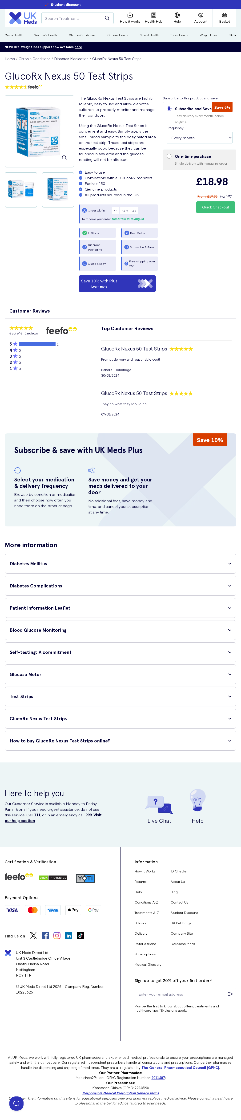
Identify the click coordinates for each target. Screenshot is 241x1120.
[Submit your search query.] (107, 18)
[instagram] (56, 936)
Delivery (141, 933)
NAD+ (232, 35)
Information (146, 861)
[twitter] (33, 936)
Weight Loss (208, 35)
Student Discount (184, 912)
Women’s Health (45, 35)
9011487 (158, 1077)
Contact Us (179, 902)
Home (10, 58)
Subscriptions (145, 954)
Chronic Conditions (82, 35)
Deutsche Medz (183, 943)
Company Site (182, 933)
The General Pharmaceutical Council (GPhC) (180, 1067)
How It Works (145, 871)
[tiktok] (80, 936)
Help (138, 891)
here (78, 47)
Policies (140, 923)
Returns (141, 881)
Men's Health (14, 35)
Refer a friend (145, 943)
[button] (199, 124)
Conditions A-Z (146, 902)
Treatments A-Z (147, 912)
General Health (117, 35)
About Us (178, 881)
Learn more (99, 286)
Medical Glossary (148, 964)
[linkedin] (68, 936)
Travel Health (179, 35)
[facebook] (45, 936)
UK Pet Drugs (181, 923)
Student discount (66, 4)
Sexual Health (149, 35)
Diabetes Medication (71, 58)
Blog (174, 891)
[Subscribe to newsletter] (230, 994)
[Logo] (23, 18)
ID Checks (179, 871)
